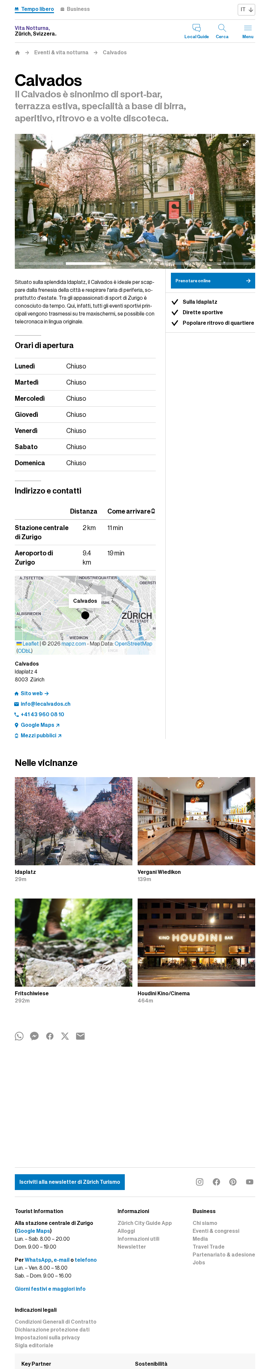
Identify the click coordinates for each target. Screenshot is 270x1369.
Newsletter (132, 1247)
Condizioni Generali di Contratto (55, 1322)
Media (200, 1239)
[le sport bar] (135, 201)
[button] (85, 615)
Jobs (199, 1262)
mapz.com (74, 643)
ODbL (24, 651)
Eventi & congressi (216, 1231)
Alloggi (126, 1231)
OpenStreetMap (133, 643)
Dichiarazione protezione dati (52, 1329)
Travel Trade (209, 1247)
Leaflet (30, 643)
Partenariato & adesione (224, 1254)
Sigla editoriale (34, 1345)
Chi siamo (205, 1223)
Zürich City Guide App (145, 1223)
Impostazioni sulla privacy (47, 1337)
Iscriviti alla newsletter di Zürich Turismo (69, 1182)
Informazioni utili (138, 1239)
